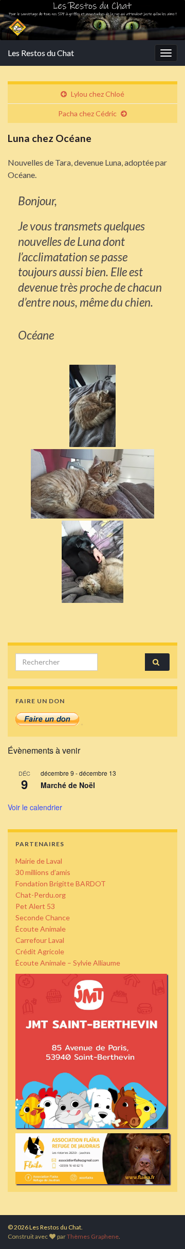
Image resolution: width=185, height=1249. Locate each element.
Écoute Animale (40, 928)
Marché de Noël (68, 785)
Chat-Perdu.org (40, 894)
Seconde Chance (42, 917)
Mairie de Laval (38, 861)
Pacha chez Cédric (87, 113)
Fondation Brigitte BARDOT (60, 883)
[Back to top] (162, 1226)
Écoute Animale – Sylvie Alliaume (67, 962)
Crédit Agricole (39, 951)
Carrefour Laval (39, 940)
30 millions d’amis (42, 872)
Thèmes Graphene (93, 1236)
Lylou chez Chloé (97, 94)
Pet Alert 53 (35, 906)
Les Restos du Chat (41, 53)
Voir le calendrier (35, 807)
